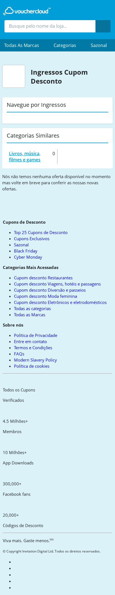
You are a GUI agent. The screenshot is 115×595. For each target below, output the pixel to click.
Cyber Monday (28, 257)
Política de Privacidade (35, 335)
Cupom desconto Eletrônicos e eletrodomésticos (60, 302)
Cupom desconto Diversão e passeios (50, 290)
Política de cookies (31, 366)
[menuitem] (24, 45)
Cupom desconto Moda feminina (45, 296)
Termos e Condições (33, 347)
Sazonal (99, 45)
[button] (24, 45)
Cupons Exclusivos (31, 238)
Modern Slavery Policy (35, 360)
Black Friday (25, 251)
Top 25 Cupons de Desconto (41, 232)
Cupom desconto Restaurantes (43, 277)
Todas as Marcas (29, 314)
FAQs (19, 353)
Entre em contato (30, 341)
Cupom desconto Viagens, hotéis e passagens (57, 284)
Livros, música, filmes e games (24, 156)
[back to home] (27, 11)
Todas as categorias (32, 308)
